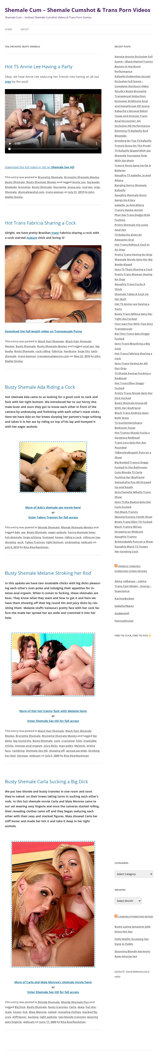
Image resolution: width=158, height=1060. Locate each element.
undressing (72, 542)
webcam (86, 542)
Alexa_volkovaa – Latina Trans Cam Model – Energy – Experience (133, 586)
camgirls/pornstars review (135, 916)
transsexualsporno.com (53, 356)
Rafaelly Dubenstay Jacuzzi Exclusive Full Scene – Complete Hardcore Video (132, 81)
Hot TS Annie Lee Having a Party (38, 66)
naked (52, 1012)
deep (81, 1007)
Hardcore (70, 351)
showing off (57, 751)
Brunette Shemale (50, 177)
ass (23, 532)
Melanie (79, 746)
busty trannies (58, 1007)
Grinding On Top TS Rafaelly (133, 141)
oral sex (87, 187)
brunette (24, 187)
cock (57, 741)
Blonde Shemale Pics (75, 1002)
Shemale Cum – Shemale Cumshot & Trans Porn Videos (77, 10)
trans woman (55, 192)
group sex (74, 187)
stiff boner (19, 1017)
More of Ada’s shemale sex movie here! (53, 507)
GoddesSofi (122, 613)
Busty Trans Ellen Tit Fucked (133, 522)
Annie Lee (79, 182)
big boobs (93, 182)
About (25, 29)
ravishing (18, 751)
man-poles (66, 746)
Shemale (11, 192)
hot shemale (13, 537)
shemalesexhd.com (31, 192)
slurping (10, 542)
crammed (68, 741)
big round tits (22, 741)
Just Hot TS (119, 971)
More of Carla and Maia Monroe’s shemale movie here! (53, 982)
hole (79, 741)
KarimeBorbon (124, 598)
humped (48, 537)
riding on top (91, 537)
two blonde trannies (72, 1017)
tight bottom (54, 542)
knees (59, 537)
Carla (72, 1007)
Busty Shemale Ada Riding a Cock (40, 387)
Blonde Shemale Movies (77, 527)
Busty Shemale (15, 182)
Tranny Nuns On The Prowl (133, 145)
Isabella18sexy (124, 606)
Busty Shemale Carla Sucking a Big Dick (46, 781)
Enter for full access (53, 517)
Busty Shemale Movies (41, 182)
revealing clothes (69, 1012)
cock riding (43, 351)
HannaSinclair (124, 621)
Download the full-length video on (43, 331)
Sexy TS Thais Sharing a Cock (133, 269)
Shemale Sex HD (37, 751)
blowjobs (11, 187)
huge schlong (32, 537)
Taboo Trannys (35, 542)
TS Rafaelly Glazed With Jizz (133, 150)
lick (25, 1012)
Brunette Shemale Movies (81, 177)
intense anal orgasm (28, 746)
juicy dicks (50, 746)
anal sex (88, 346)
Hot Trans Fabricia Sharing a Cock (40, 223)
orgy (97, 187)
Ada (17, 532)
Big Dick (20, 1007)
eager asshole (57, 532)
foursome (59, 187)
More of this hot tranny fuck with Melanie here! (53, 711)
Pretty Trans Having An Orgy (133, 254)
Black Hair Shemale (51, 341)
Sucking (33, 1017)
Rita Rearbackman (36, 547)
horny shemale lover (81, 532)
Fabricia (57, 351)
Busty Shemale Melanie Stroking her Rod (48, 573)
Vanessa (22, 755)
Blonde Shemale (49, 527)
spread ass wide (76, 751)
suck (20, 542)
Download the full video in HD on (39, 167)
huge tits (84, 351)
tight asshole (48, 1017)
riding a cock (73, 537)
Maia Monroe (37, 1012)
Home (8, 29)
